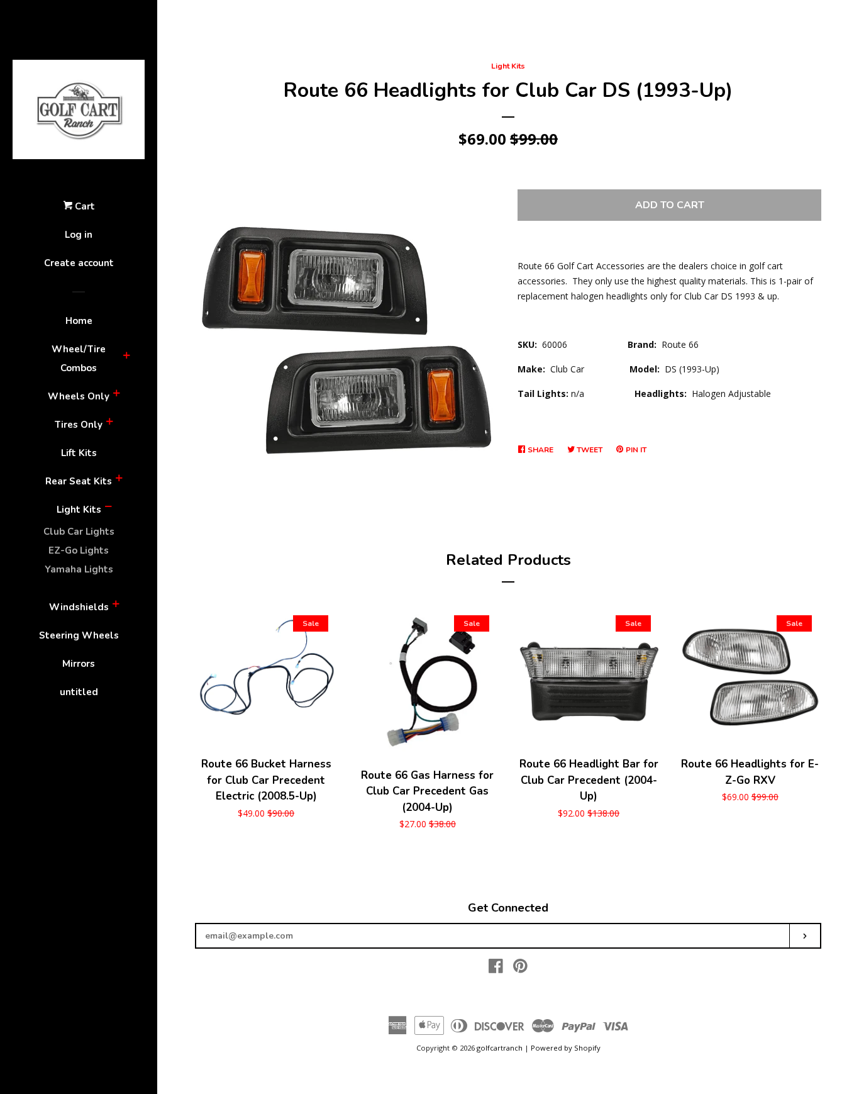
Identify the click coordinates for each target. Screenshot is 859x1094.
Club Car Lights (78, 531)
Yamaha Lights (79, 569)
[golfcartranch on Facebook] (496, 968)
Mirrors (78, 663)
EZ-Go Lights (78, 550)
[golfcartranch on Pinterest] (520, 968)
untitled (79, 692)
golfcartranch (500, 1047)
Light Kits (79, 509)
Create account (79, 263)
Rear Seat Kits (78, 481)
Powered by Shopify (566, 1047)
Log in (78, 234)
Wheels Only (78, 396)
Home (78, 321)
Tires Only (79, 424)
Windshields (79, 607)
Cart (83, 206)
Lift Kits (79, 453)
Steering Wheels (79, 635)
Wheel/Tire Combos (79, 358)
